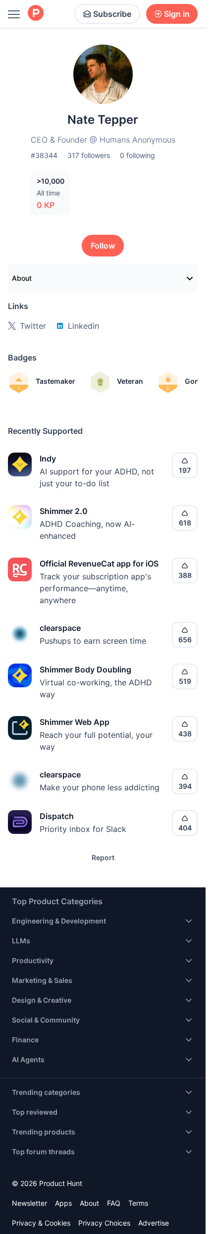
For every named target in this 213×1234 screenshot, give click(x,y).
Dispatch (57, 816)
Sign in (177, 14)
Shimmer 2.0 (64, 511)
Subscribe (112, 14)
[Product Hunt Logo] (36, 13)
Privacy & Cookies (41, 1223)
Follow (103, 246)
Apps (63, 1203)
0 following (137, 155)
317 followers (88, 155)
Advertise (153, 1223)
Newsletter (29, 1203)
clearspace (60, 628)
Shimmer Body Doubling (85, 669)
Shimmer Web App (74, 722)
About (22, 278)
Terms (138, 1203)
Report (103, 857)
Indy (48, 458)
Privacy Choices (104, 1223)
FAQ (113, 1203)
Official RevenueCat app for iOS (99, 563)
